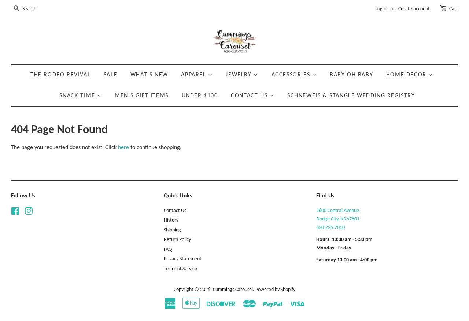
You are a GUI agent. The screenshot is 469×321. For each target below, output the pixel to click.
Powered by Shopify (275, 289)
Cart (453, 9)
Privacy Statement (183, 259)
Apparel (194, 75)
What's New (149, 75)
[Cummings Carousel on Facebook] (15, 213)
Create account (414, 9)
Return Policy (177, 239)
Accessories (292, 75)
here (123, 148)
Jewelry (240, 75)
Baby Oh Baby (351, 75)
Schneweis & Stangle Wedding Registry (351, 96)
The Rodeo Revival (60, 75)
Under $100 (200, 96)
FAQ (168, 249)
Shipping (172, 230)
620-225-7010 (330, 227)
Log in (381, 9)
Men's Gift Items (142, 96)
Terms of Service (180, 269)
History (171, 220)
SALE (110, 75)
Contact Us (250, 96)
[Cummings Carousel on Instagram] (29, 213)
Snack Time (78, 96)
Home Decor (407, 75)
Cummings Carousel (233, 289)
